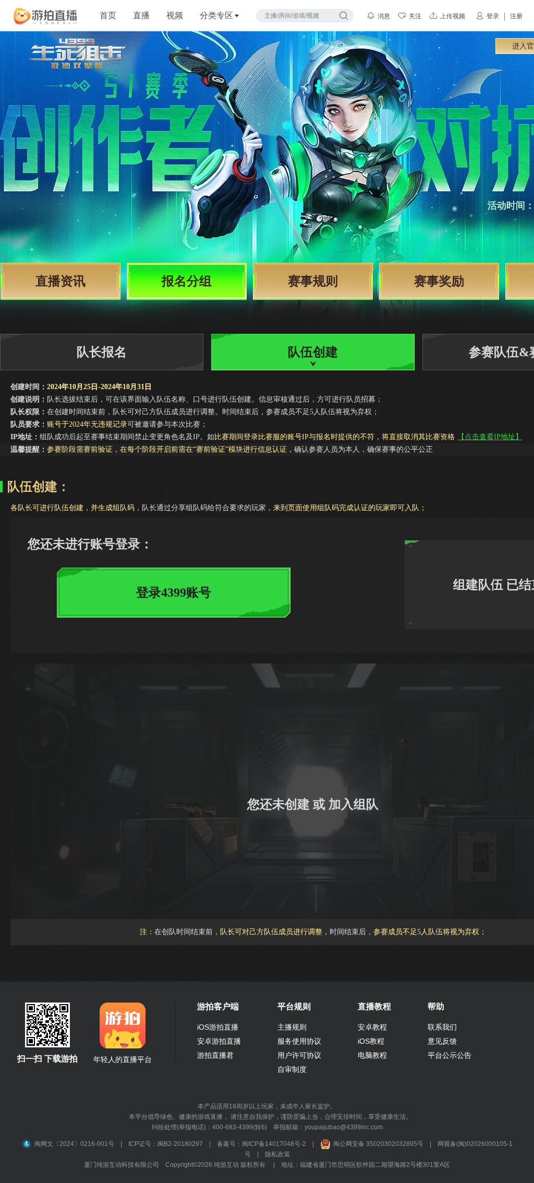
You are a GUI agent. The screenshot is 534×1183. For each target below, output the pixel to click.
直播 (141, 15)
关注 (415, 16)
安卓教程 (372, 1027)
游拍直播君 (215, 1055)
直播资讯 (60, 281)
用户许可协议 (299, 1055)
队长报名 (102, 352)
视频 (174, 15)
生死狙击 (77, 69)
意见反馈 (442, 1041)
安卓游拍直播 (219, 1041)
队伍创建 (313, 352)
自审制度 (292, 1069)
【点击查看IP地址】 (490, 437)
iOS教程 (371, 1041)
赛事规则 (313, 281)
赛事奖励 (439, 281)
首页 (108, 15)
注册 (516, 16)
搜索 (343, 15)
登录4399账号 (173, 592)
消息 (384, 16)
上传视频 (452, 16)
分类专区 (216, 15)
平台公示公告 (449, 1055)
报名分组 (187, 281)
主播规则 (292, 1027)
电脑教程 (372, 1055)
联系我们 (442, 1027)
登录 (493, 16)
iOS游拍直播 (217, 1027)
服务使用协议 (299, 1041)
